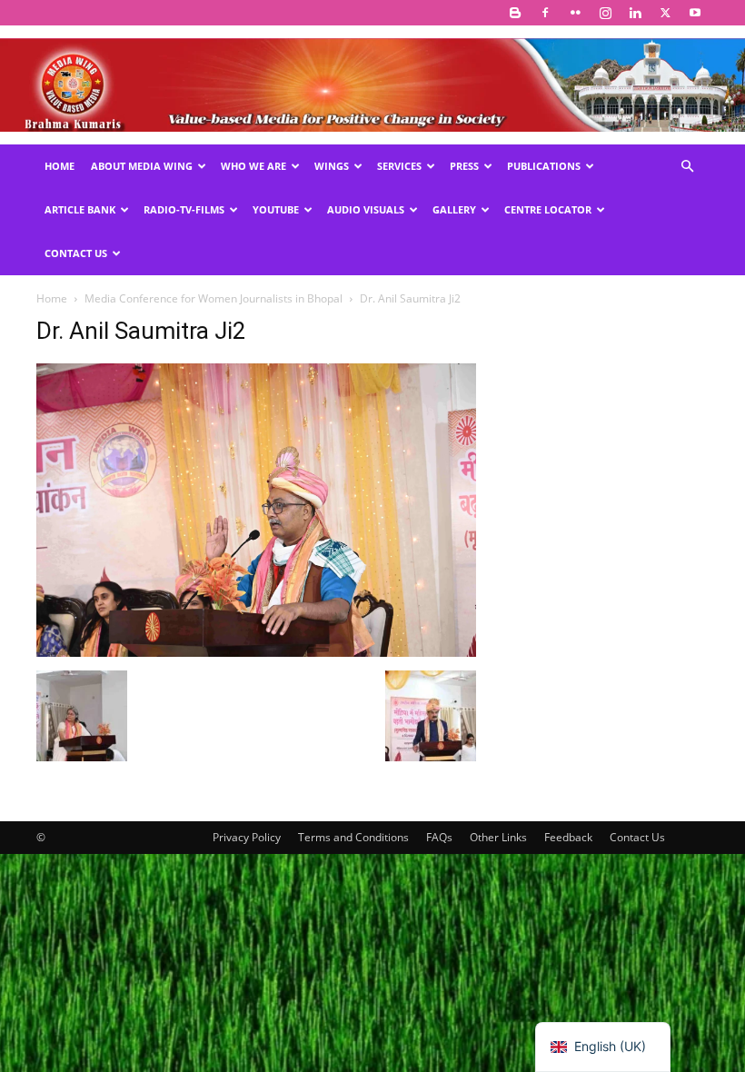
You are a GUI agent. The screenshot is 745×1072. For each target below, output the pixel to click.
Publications (544, 166)
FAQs (439, 837)
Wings (331, 166)
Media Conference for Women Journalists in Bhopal (213, 298)
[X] (665, 12)
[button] (687, 166)
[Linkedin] (635, 12)
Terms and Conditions (353, 837)
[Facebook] (545, 12)
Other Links (498, 837)
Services (399, 166)
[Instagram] (605, 12)
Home (59, 166)
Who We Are (253, 166)
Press (464, 166)
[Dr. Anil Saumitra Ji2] (256, 652)
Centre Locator (547, 209)
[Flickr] (575, 12)
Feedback (568, 837)
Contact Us (76, 253)
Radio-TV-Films (184, 209)
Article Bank (80, 209)
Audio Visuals (365, 209)
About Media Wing (142, 166)
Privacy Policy (247, 837)
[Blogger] (515, 12)
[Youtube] (695, 12)
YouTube (276, 209)
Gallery (454, 209)
